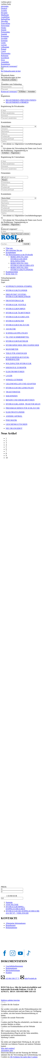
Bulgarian (4, 56)
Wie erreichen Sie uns (14, 250)
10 (7, 458)
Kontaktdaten (11, 252)
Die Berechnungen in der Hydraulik (19, 255)
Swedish (4, 38)
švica (3, 60)
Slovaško (4, 21)
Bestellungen (11, 925)
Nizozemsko (5, 53)
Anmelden (31, 92)
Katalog (9, 973)
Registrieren (15, 153)
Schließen (22, 92)
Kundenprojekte (12, 272)
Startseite (9, 902)
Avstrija (4, 11)
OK (11, 1057)
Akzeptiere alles (7, 1050)
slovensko (4, 6)
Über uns (9, 248)
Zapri (3, 282)
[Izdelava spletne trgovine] (3, 1002)
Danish (3, 30)
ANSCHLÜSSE (12, 905)
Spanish (4, 34)
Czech (3, 51)
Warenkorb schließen (9, 80)
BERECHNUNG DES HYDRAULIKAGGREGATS (22, 264)
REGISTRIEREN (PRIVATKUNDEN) (21, 100)
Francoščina (5, 23)
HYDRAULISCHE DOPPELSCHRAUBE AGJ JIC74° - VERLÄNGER (22, 912)
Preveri (4, 180)
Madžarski (5, 15)
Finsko (3, 28)
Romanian (5, 36)
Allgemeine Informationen (16, 923)
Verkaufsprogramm (8, 278)
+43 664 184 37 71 (12, 978)
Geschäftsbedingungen (14, 966)
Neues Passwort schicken (20, 234)
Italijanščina (5, 19)
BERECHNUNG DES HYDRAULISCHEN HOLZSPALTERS (19, 259)
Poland (3, 49)
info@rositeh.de (30, 978)
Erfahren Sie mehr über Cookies (25, 1057)
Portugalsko (5, 32)
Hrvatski (4, 13)
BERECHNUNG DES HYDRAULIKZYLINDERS (22, 268)
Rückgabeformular (13, 970)
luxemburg (5, 58)
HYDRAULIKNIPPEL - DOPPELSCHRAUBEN (15, 908)
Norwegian (5, 26)
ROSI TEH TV (12, 274)
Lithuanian (5, 47)
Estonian (4, 41)
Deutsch (4, 8)
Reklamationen (11, 928)
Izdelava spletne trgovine (10, 1000)
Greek (3, 43)
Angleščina (5, 17)
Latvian (4, 45)
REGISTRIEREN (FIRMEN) (17, 102)
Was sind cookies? (8, 1048)
